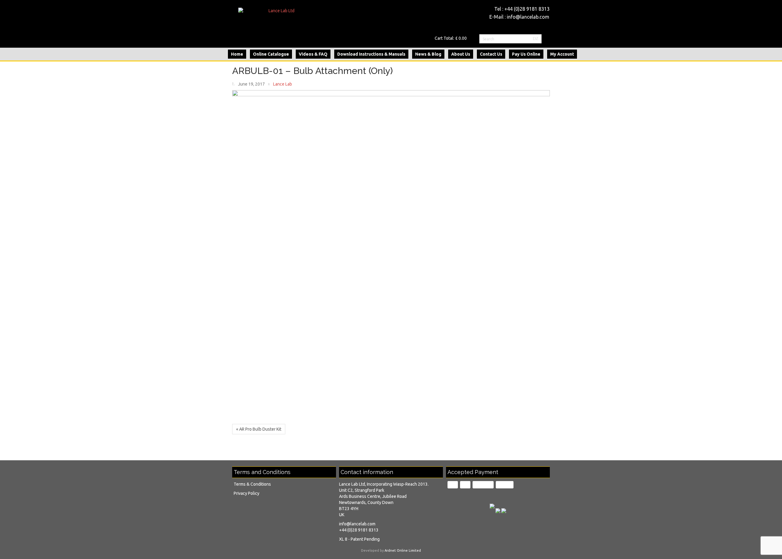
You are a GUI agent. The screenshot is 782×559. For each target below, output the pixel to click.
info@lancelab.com (528, 17)
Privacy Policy (246, 493)
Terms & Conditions (252, 484)
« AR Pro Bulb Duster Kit (258, 429)
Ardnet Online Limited (403, 550)
